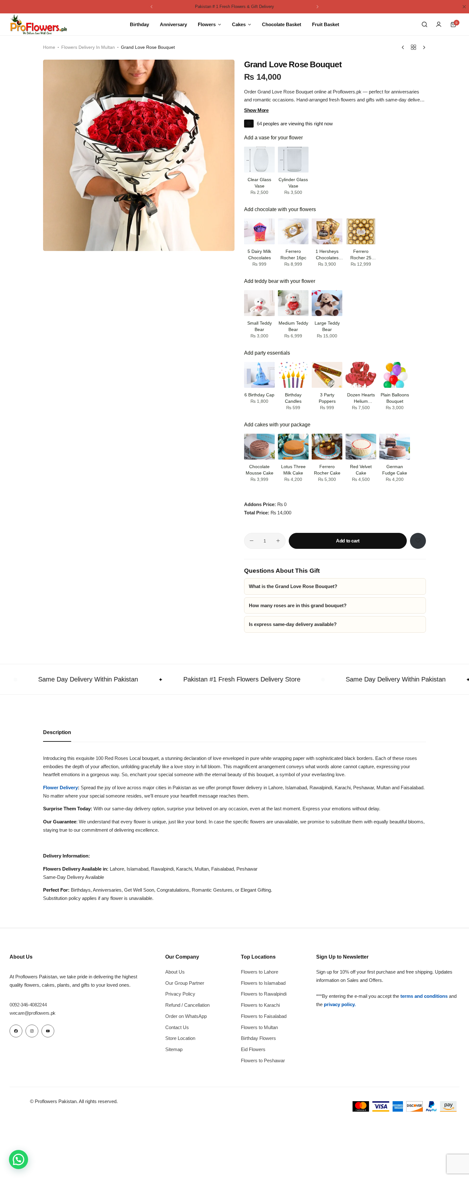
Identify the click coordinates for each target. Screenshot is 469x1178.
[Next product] (422, 47)
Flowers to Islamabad (263, 983)
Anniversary (173, 24)
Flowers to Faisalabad (264, 1016)
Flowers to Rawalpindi (264, 994)
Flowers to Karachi (260, 1005)
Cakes (239, 24)
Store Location (180, 1038)
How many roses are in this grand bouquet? (297, 605)
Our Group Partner (184, 983)
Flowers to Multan (259, 1027)
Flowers (207, 24)
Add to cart (348, 540)
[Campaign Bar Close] (464, 6)
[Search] (424, 24)
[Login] (438, 24)
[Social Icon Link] (16, 1031)
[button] (151, 6)
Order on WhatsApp (186, 1016)
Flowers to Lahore (259, 972)
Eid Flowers (253, 1049)
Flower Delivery (60, 787)
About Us (175, 972)
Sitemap (173, 1049)
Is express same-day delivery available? (293, 624)
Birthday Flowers (258, 1038)
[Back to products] (413, 47)
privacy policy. (340, 1004)
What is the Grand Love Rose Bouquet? (293, 586)
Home (49, 47)
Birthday (139, 24)
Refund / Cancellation (187, 1005)
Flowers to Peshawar (263, 1060)
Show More (256, 110)
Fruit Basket (325, 24)
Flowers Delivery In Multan (88, 47)
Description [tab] (57, 732)
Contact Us (177, 1027)
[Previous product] (404, 47)
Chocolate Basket (281, 24)
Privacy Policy (180, 994)
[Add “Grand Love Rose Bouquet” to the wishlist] (418, 541)
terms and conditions (424, 996)
